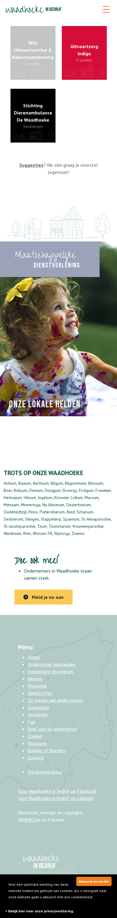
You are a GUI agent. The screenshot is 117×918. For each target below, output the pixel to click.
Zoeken (35, 736)
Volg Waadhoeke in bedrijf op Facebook (57, 791)
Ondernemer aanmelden (52, 664)
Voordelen (38, 714)
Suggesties (38, 707)
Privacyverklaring (44, 772)
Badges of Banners (47, 750)
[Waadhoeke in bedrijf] (34, 8)
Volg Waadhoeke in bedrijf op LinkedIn (56, 798)
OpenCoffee (40, 693)
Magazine (37, 686)
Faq (31, 722)
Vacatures (37, 743)
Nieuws (35, 679)
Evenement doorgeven (50, 671)
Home (34, 657)
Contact (36, 758)
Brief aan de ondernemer (52, 729)
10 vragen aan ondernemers (55, 700)
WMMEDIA (29, 820)
